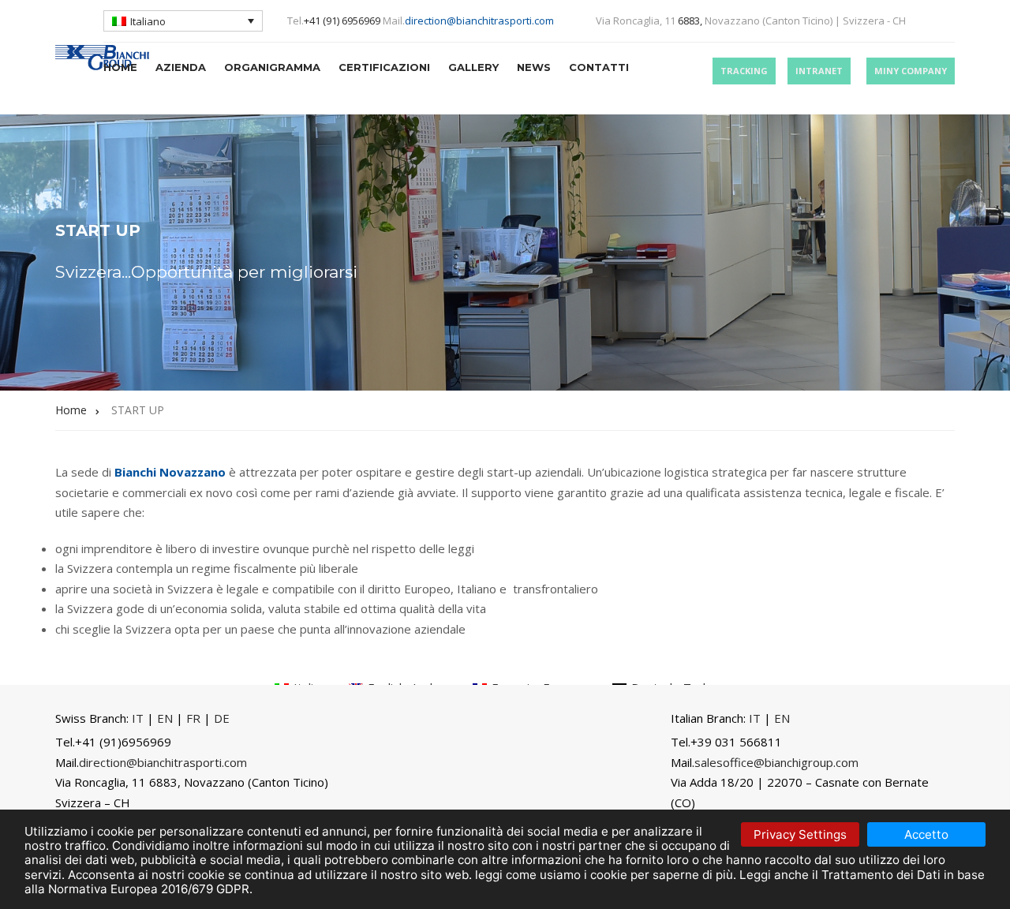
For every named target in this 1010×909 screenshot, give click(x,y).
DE (222, 718)
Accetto (926, 834)
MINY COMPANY (910, 71)
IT (138, 718)
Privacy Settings (800, 834)
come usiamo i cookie (566, 874)
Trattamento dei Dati (881, 874)
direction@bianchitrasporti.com (479, 20)
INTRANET (819, 71)
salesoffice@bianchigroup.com (776, 762)
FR (193, 718)
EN (165, 718)
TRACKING (744, 71)
